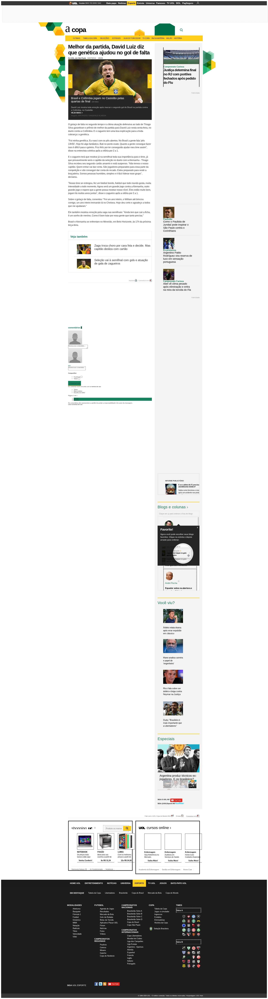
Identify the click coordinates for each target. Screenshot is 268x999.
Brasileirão (123, 893)
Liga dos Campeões (135, 941)
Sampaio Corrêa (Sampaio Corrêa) (184, 966)
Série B (179, 942)
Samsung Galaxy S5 (79, 869)
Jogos (163, 883)
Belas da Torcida (106, 920)
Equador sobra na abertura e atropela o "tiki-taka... (178, 589)
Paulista (103, 945)
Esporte (131, 3)
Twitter (76, 379)
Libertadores (110, 893)
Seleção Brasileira (161, 929)
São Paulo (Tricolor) (188, 934)
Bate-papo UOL (179, 883)
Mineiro (103, 950)
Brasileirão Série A (134, 911)
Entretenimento (94, 883)
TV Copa (146, 38)
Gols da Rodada (106, 917)
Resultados (104, 911)
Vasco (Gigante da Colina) (193, 966)
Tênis (75, 931)
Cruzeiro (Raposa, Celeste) (184, 925)
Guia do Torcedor (132, 38)
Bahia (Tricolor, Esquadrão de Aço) (193, 916)
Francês (130, 955)
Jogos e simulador (161, 911)
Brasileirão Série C (134, 917)
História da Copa (161, 923)
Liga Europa (132, 944)
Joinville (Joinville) (193, 957)
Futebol (76, 917)
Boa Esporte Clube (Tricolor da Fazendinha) (188, 952)
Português (131, 964)
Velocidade (77, 934)
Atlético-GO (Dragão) (198, 948)
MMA (75, 923)
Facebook (77, 377)
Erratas (178, 816)
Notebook (109, 869)
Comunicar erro (143, 280)
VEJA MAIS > (77, 113)
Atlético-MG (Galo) (184, 916)
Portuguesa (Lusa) (198, 961)
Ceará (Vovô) (198, 952)
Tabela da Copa (90, 38)
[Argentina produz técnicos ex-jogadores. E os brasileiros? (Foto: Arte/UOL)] (192, 787)
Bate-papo (111, 3)
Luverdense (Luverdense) (184, 957)
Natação (76, 925)
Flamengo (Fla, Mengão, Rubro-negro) (193, 925)
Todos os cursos (190, 827)
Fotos (102, 931)
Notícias (122, 3)
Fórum (102, 925)
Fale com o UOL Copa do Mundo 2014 (158, 816)
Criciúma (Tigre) (198, 921)
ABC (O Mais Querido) (184, 948)
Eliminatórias (159, 920)
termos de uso (96, 386)
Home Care (187, 870)
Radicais (76, 928)
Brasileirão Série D (134, 919)
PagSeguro (187, 3)
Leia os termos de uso (75, 404)
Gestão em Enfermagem (171, 870)
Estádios (116, 38)
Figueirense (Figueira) (188, 925)
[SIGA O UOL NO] (176, 801)
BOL (178, 3)
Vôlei (75, 937)
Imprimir (131, 280)
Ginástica (76, 920)
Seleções (104, 38)
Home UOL (75, 883)
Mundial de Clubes (134, 938)
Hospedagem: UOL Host (194, 995)
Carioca (103, 947)
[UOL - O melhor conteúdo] (72, 4)
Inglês (129, 958)
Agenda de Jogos (107, 909)
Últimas (76, 38)
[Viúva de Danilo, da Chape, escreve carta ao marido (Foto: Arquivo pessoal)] (184, 787)
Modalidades (74, 905)
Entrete (140, 3)
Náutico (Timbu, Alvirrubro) (198, 957)
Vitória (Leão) (198, 934)
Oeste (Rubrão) (184, 961)
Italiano (130, 961)
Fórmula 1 (77, 914)
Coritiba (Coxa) (193, 921)
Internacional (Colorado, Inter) (193, 930)
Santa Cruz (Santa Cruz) (188, 966)
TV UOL (170, 3)
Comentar (74, 383)
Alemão (130, 950)
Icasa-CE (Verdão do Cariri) (188, 957)
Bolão (169, 38)
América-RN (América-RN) (193, 948)
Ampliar (143, 63)
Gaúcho (103, 953)
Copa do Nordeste (107, 956)
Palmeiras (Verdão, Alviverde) (198, 930)
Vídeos (103, 934)
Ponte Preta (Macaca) (193, 961)
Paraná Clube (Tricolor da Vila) (188, 961)
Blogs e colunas (172, 507)
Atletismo (76, 909)
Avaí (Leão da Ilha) (184, 952)
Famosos (160, 3)
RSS (105, 984)
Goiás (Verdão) (184, 930)
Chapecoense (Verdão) (184, 921)
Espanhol (131, 952)
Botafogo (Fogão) (198, 916)
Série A (179, 910)
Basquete (76, 911)
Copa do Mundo (172, 893)
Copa (79, 29)
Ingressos (158, 914)
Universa (150, 3)
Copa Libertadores (134, 936)
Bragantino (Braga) (193, 952)
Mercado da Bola (154, 893)
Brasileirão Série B (134, 914)
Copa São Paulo (133, 925)
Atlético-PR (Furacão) (188, 916)
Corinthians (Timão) (188, 921)
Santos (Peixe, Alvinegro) (184, 934)
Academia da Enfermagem (149, 870)
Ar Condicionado (96, 869)
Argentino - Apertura (135, 947)
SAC (99, 3)
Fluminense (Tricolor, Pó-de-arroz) (198, 925)
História (178, 38)
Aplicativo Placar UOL (109, 923)
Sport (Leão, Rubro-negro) (193, 934)
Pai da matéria (158, 38)
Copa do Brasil (138, 893)
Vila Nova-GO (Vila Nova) (198, 966)
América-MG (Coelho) (188, 948)
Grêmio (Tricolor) (188, 930)
